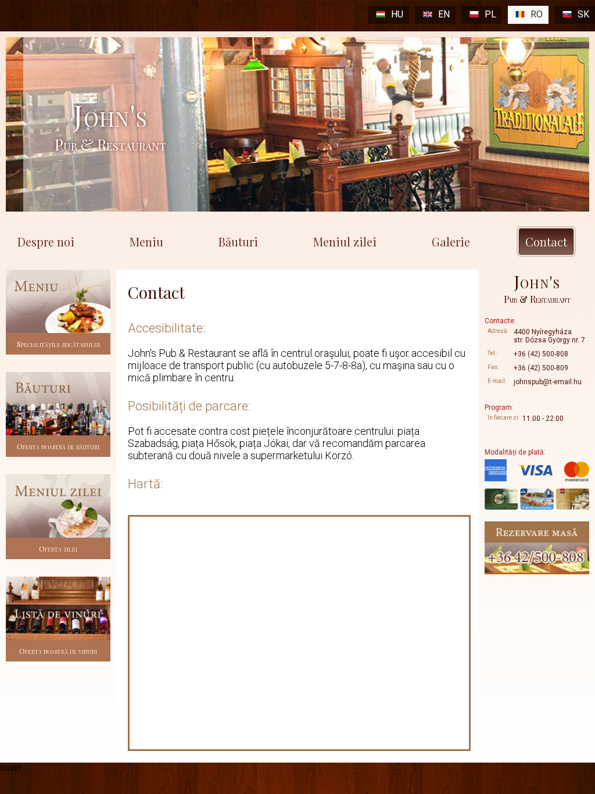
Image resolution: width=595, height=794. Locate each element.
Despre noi (45, 241)
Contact (546, 241)
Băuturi (238, 241)
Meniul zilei (345, 241)
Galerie (451, 241)
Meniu (146, 241)
